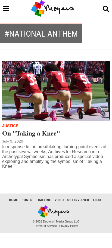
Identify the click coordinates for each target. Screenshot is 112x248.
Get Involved (78, 200)
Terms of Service (45, 225)
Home (13, 200)
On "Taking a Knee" (31, 133)
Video (59, 200)
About (97, 200)
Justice (10, 126)
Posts (26, 200)
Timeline (43, 200)
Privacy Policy (68, 225)
